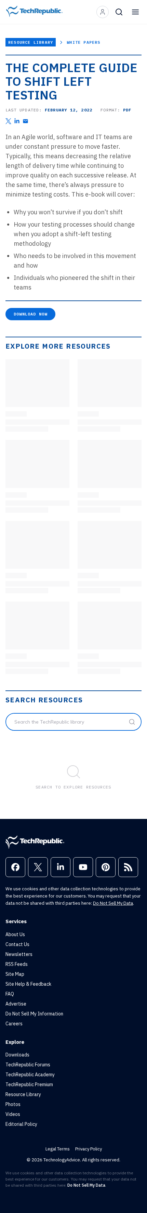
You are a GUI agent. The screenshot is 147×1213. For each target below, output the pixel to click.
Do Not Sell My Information (34, 1014)
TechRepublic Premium (29, 1084)
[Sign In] (102, 12)
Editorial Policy (21, 1124)
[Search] (119, 12)
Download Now (30, 313)
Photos (13, 1104)
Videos (12, 1114)
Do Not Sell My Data (113, 903)
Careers (14, 1024)
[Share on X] (8, 121)
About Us (15, 934)
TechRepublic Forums (27, 1065)
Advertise (15, 1004)
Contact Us (17, 944)
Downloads (17, 1055)
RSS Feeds (16, 964)
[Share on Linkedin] (17, 121)
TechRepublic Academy (30, 1075)
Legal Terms (57, 1149)
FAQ (9, 994)
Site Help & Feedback (28, 984)
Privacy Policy (88, 1149)
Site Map (14, 974)
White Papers (83, 42)
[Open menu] (135, 12)
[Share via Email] (25, 121)
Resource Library (30, 42)
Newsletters (18, 954)
